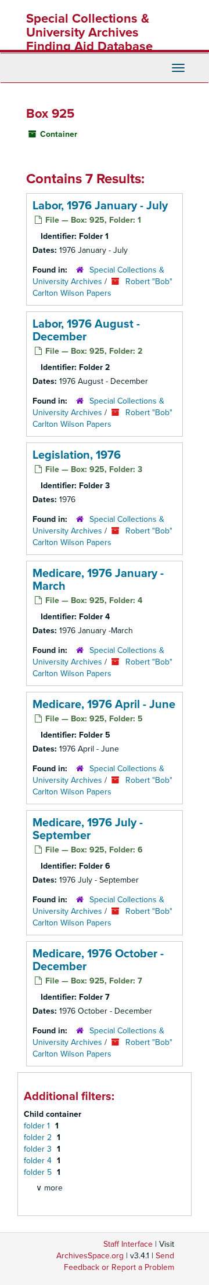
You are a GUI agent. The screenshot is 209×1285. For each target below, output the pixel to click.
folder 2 (39, 1137)
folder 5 (39, 1172)
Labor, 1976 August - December (86, 330)
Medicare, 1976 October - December (98, 960)
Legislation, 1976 (77, 455)
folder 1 (38, 1126)
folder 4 (39, 1161)
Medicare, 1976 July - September (88, 829)
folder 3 (39, 1149)
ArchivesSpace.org (90, 1256)
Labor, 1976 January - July (100, 206)
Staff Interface (128, 1244)
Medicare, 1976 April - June (104, 705)
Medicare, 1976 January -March (98, 580)
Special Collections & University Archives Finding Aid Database (89, 32)
